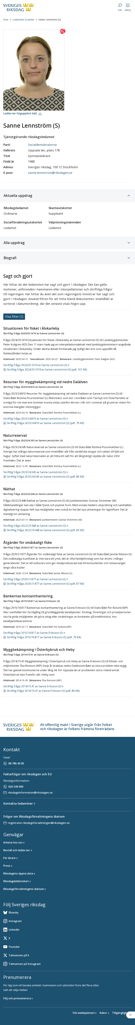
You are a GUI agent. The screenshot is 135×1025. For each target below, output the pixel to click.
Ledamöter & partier (23, 19)
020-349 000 (15, 786)
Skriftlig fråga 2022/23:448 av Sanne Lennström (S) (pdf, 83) (45, 530)
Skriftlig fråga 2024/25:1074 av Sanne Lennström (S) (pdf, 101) (47, 369)
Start (5, 19)
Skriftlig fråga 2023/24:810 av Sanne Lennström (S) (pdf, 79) (45, 423)
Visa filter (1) (14, 316)
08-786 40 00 (16, 763)
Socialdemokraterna (42, 145)
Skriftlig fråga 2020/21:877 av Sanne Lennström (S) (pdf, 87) (45, 583)
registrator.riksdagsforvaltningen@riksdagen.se (39, 823)
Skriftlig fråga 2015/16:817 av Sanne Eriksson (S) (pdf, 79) (44, 637)
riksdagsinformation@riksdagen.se (30, 792)
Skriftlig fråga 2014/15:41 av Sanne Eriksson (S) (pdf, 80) (43, 691)
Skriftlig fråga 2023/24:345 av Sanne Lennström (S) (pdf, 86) (45, 476)
